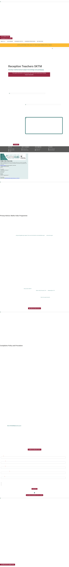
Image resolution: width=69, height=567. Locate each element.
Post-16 (3, 485)
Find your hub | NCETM (27, 288)
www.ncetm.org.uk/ (49, 235)
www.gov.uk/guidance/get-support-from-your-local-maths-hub (26, 235)
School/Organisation (5, 471)
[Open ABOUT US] (5, 41)
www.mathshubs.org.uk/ (41, 235)
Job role (3, 476)
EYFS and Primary (5, 482)
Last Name (3, 466)
